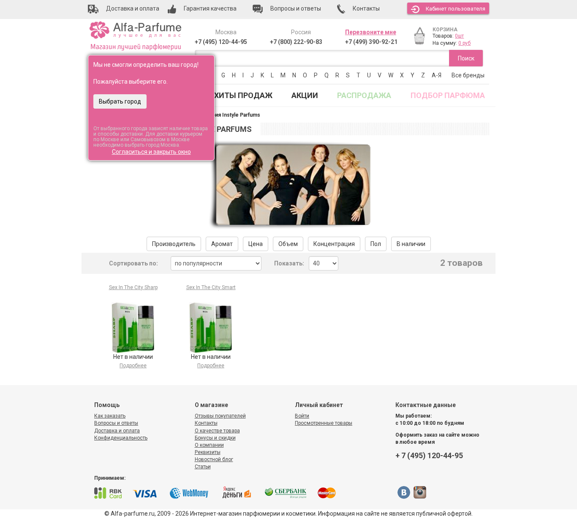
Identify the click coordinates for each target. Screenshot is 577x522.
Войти (302, 416)
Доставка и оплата (117, 431)
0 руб (464, 43)
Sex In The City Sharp (133, 287)
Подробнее (133, 366)
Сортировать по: (133, 263)
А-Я (436, 75)
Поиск (466, 58)
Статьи (203, 467)
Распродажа (364, 95)
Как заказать (109, 416)
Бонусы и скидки (215, 438)
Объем (288, 244)
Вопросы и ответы (116, 423)
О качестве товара (217, 431)
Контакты (206, 423)
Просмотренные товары (323, 423)
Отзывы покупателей (220, 416)
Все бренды (468, 75)
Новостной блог (214, 459)
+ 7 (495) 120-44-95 (429, 455)
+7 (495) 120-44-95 (221, 41)
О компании (209, 445)
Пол (375, 244)
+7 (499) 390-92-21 (371, 41)
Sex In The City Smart (211, 287)
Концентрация (334, 244)
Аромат (222, 244)
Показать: (289, 263)
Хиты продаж (243, 95)
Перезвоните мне (370, 32)
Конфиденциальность (120, 438)
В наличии (411, 244)
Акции (304, 95)
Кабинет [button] (455, 8)
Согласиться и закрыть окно (151, 151)
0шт (459, 36)
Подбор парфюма (448, 95)
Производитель (174, 244)
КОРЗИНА (445, 30)
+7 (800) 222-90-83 (296, 41)
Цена (255, 244)
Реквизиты (207, 452)
